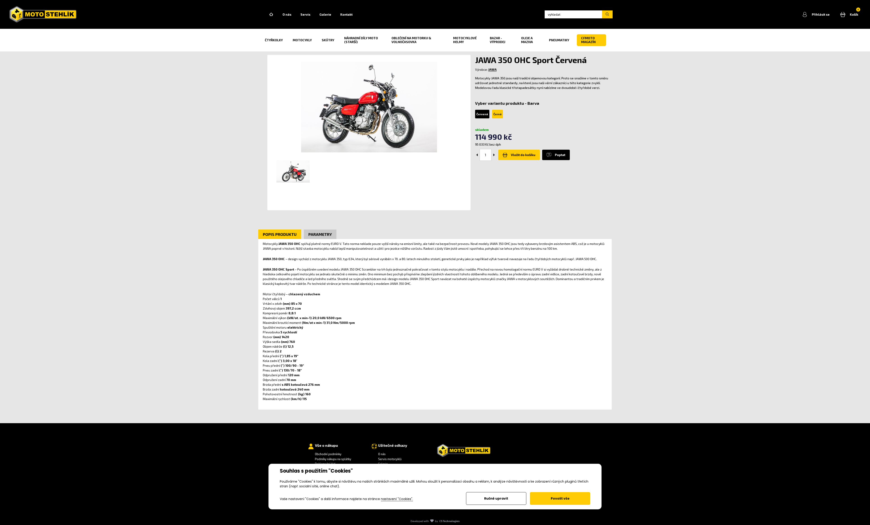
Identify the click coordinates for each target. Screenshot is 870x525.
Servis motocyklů (389, 459)
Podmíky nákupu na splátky (333, 459)
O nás (287, 14)
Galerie (325, 14)
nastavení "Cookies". (397, 499)
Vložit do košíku (523, 155)
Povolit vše (560, 498)
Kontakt (346, 14)
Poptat (560, 155)
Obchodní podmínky (328, 454)
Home (271, 14)
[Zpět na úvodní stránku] (43, 14)
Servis (305, 14)
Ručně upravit (496, 498)
